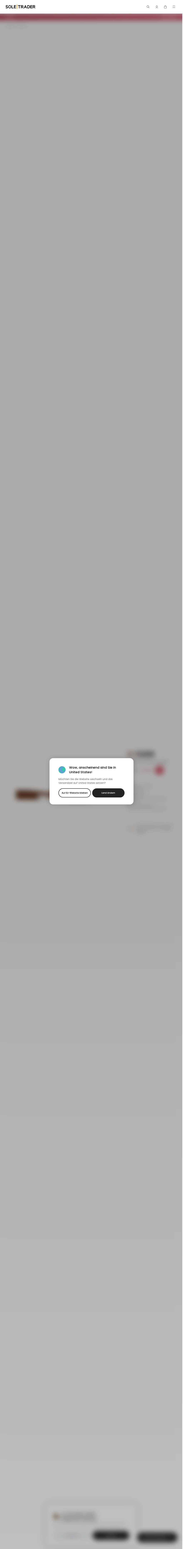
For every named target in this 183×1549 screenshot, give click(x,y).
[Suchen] (148, 6)
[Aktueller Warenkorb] (165, 6)
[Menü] (173, 6)
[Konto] (156, 6)
